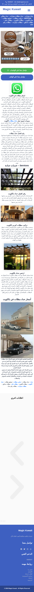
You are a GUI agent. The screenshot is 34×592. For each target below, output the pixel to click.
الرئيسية (30, 580)
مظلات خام (15, 384)
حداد (31, 382)
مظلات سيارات (22, 386)
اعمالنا (30, 578)
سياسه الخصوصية (27, 576)
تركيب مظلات (17, 382)
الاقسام (30, 572)
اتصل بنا (30, 569)
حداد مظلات (13, 121)
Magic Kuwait (12, 9)
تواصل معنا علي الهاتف (17, 77)
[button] (29, 10)
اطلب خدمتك (28, 574)
